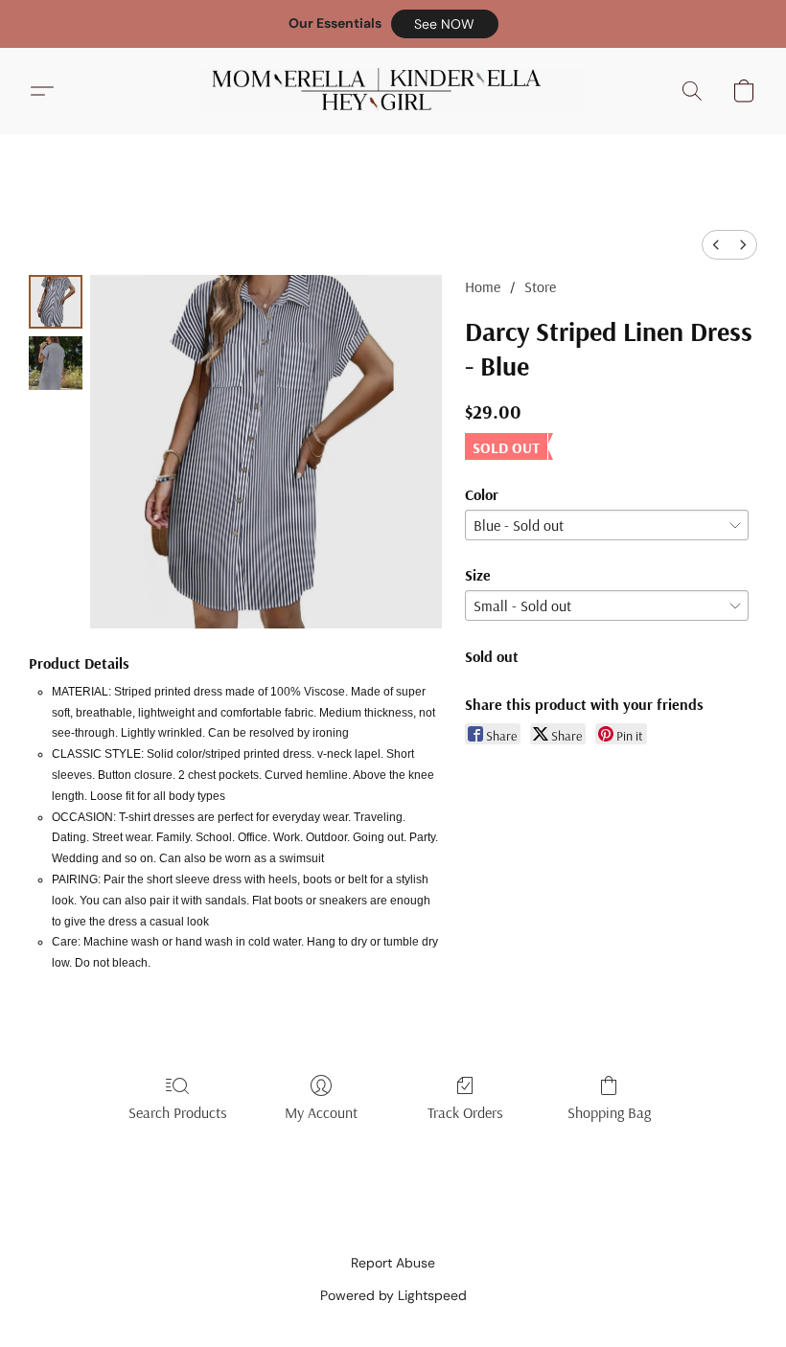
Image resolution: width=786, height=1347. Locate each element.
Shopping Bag (609, 1112)
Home (482, 286)
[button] (444, 24)
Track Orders (465, 1112)
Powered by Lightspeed (393, 1295)
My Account (321, 1112)
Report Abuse (393, 1262)
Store (540, 286)
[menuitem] (716, 245)
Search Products (177, 1112)
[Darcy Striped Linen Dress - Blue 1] (55, 363)
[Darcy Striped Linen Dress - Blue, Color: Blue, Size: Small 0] (55, 302)
